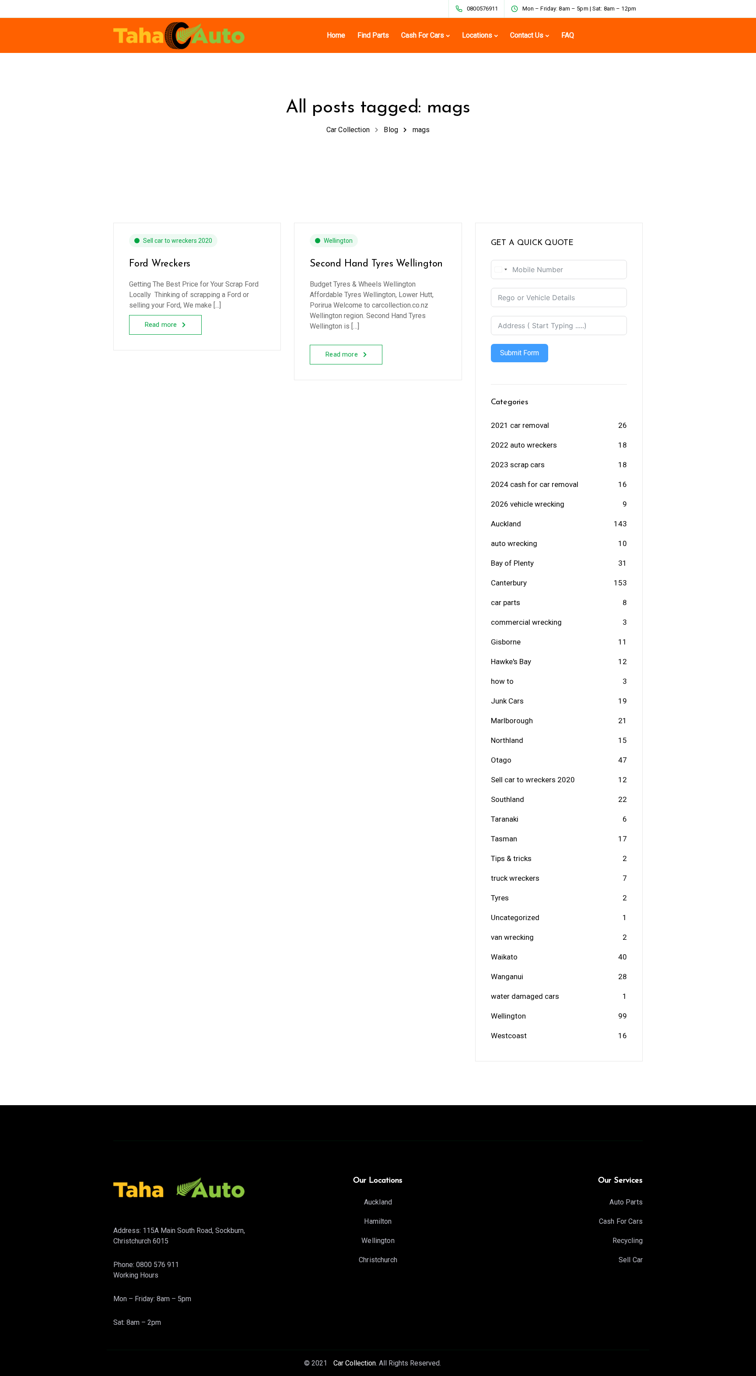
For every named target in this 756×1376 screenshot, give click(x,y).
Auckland (506, 523)
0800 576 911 (157, 1264)
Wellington (338, 240)
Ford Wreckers (159, 264)
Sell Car (631, 1260)
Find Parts (373, 35)
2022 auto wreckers (524, 445)
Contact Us (526, 35)
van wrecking (512, 937)
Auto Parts (626, 1202)
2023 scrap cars (518, 464)
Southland (507, 799)
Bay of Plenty (512, 563)
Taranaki (504, 819)
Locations (477, 35)
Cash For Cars (422, 35)
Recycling (627, 1240)
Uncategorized (515, 917)
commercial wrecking (526, 622)
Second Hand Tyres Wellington (376, 264)
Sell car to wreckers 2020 (177, 240)
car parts (505, 602)
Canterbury (509, 582)
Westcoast (509, 1035)
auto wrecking (514, 543)
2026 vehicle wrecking (527, 504)
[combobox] (500, 269)
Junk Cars (507, 701)
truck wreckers (515, 878)
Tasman (504, 838)
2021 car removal (520, 425)
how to (502, 681)
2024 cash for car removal (534, 484)
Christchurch (378, 1260)
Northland (507, 740)
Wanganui (507, 976)
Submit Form (519, 353)
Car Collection (354, 1363)
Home (336, 35)
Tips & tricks (511, 858)
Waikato (504, 956)
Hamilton (378, 1221)
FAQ (567, 35)
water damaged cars (525, 996)
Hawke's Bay (511, 661)
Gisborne (506, 641)
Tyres (500, 897)
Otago (501, 760)
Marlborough (512, 720)
